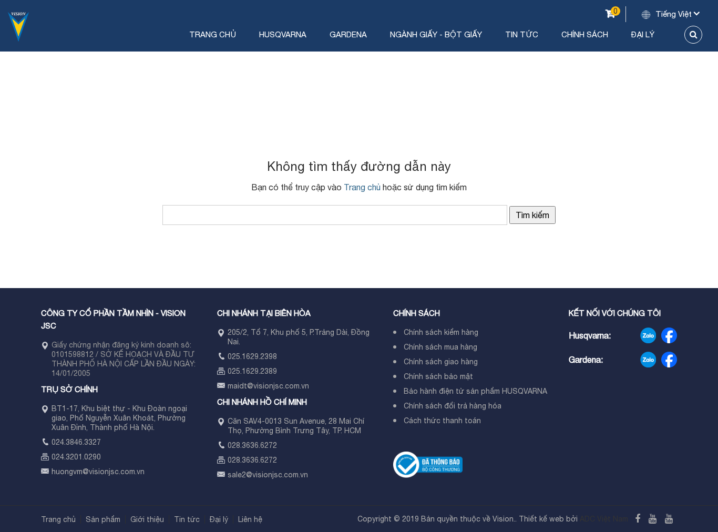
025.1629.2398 (252, 356)
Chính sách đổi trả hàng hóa (452, 406)
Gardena (348, 34)
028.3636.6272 (252, 445)
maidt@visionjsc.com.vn (268, 386)
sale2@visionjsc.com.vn (268, 474)
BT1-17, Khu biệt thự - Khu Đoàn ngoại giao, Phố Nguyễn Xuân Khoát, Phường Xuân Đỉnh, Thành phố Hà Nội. (119, 418)
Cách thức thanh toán (442, 420)
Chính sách (584, 34)
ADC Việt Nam (604, 519)
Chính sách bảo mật (438, 376)
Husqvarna (282, 34)
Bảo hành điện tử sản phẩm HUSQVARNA (475, 391)
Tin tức (521, 34)
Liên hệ (250, 519)
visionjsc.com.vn (117, 471)
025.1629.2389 (252, 371)
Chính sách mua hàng (440, 347)
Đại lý (642, 34)
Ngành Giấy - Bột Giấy (436, 34)
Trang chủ (212, 34)
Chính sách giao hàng (441, 361)
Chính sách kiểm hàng (441, 332)
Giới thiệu (147, 519)
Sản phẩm (103, 519)
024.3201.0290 (76, 457)
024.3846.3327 (76, 442)
